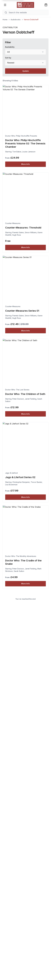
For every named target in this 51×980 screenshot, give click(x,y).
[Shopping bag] (45, 4)
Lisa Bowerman (11, 485)
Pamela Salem (18, 232)
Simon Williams (31, 232)
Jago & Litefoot (11, 473)
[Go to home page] (25, 5)
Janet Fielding (30, 399)
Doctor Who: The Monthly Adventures (20, 556)
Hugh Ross (16, 235)
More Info (25, 164)
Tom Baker (16, 152)
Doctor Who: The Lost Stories (17, 390)
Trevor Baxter (36, 482)
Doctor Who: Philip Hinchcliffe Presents (21, 136)
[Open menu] (5, 4)
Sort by (8, 58)
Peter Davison (18, 399)
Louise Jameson (28, 152)
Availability (9, 47)
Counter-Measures (12, 223)
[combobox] (25, 52)
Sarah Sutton (19, 571)
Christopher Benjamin (21, 482)
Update (25, 71)
